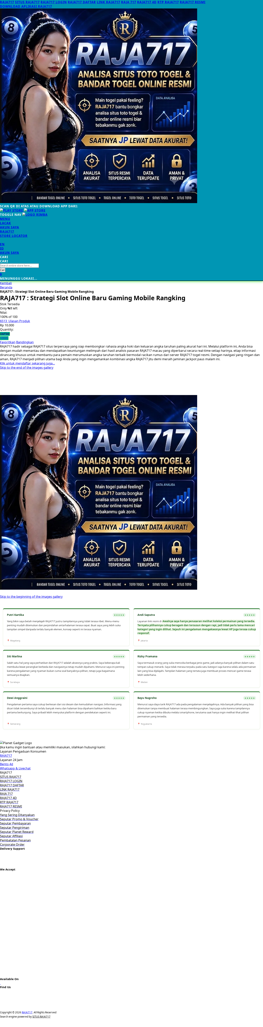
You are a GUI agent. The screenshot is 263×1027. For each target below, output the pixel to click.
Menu (5, 219)
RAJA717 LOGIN (54, 2)
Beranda (6, 287)
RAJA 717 (128, 2)
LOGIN (4, 338)
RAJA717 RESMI (192, 2)
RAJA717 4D (147, 2)
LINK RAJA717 (108, 2)
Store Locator (14, 236)
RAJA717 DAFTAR (82, 2)
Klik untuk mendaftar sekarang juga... (27, 363)
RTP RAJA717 (168, 2)
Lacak (5, 223)
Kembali (6, 283)
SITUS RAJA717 (27, 2)
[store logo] (35, 215)
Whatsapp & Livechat (15, 768)
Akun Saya (9, 227)
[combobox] (19, 265)
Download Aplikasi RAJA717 (26, 6)
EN (2, 244)
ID (2, 248)
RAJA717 (7, 2)
